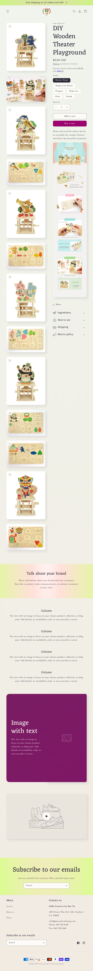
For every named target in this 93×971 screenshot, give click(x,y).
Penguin (59, 91)
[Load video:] (46, 816)
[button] (7, 11)
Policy (9, 918)
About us (10, 912)
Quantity (56, 102)
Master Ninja (61, 80)
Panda (69, 96)
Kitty (57, 96)
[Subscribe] (66, 886)
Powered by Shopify (57, 964)
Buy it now (70, 123)
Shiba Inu (73, 91)
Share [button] (58, 304)
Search (9, 906)
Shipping (56, 64)
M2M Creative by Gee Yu (43, 964)
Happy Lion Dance (64, 86)
